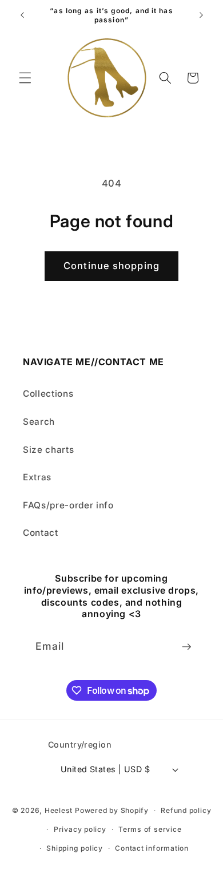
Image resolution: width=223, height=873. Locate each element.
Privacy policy (80, 829)
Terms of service (149, 829)
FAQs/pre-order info (68, 505)
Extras (37, 477)
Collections (48, 393)
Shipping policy (74, 848)
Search (39, 421)
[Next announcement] (201, 15)
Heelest (59, 810)
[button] (25, 78)
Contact (40, 532)
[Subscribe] (186, 647)
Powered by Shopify (112, 810)
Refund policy (186, 810)
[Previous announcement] (22, 15)
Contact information (152, 848)
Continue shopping (111, 265)
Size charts (48, 449)
